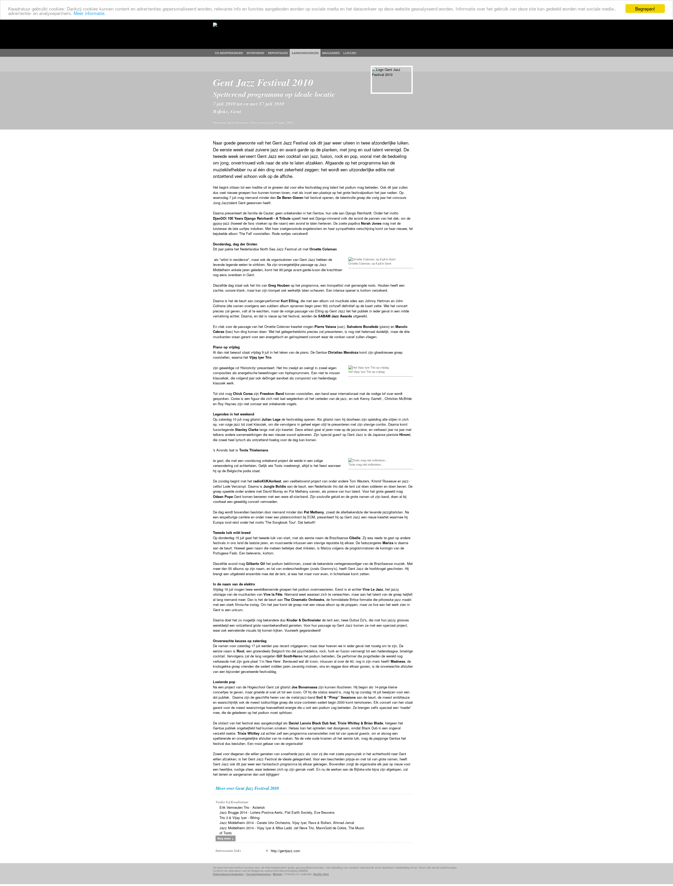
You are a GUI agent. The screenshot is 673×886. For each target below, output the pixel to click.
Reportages (278, 52)
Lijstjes (349, 52)
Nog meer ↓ (225, 838)
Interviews (255, 52)
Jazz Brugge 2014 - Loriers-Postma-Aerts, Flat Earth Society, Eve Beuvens (277, 812)
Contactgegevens (258, 874)
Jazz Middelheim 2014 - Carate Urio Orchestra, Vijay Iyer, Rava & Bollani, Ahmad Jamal (287, 822)
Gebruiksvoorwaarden (228, 874)
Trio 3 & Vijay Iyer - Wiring (239, 817)
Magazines (331, 52)
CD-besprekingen (229, 52)
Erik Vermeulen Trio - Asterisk (242, 807)
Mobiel (277, 874)
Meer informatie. (90, 13)
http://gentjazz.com (285, 850)
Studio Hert (321, 874)
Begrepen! (645, 8)
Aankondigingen (305, 52)
